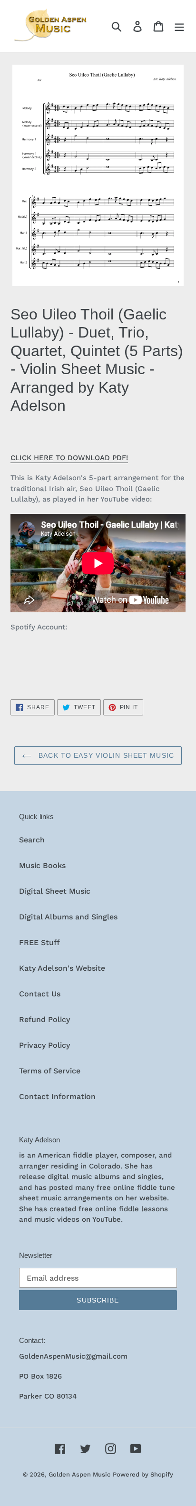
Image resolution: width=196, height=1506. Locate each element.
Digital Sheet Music (54, 891)
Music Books (42, 865)
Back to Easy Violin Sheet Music (105, 755)
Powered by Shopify (143, 1474)
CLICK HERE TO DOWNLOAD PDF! (69, 458)
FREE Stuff (39, 942)
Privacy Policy (44, 1045)
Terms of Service (49, 1070)
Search (32, 839)
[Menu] (179, 26)
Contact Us (39, 993)
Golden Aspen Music (79, 1474)
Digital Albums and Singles (68, 916)
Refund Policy (44, 1019)
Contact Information (57, 1096)
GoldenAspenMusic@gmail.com (73, 1356)
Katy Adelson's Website (62, 968)
